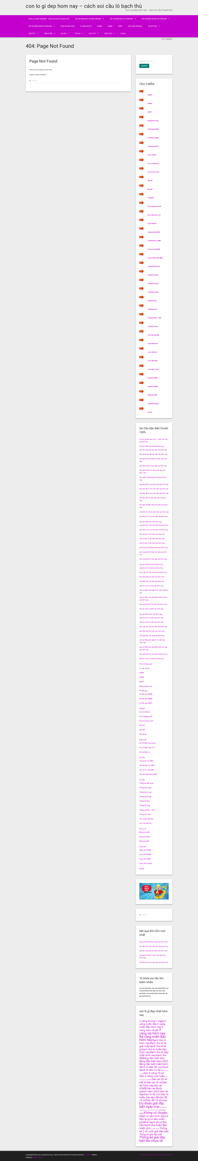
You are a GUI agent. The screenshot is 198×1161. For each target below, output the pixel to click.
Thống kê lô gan (153, 275)
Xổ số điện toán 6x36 (154, 206)
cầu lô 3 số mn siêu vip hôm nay (151, 622)
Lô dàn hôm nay (155, 1116)
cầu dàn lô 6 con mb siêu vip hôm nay (153, 525)
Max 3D (150, 180)
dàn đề (155, 1097)
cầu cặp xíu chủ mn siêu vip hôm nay (153, 627)
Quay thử (108, 33)
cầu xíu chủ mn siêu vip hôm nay (151, 659)
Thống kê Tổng (153, 326)
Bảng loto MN (144, 837)
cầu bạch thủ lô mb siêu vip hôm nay (153, 466)
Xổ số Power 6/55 (146, 721)
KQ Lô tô (92, 33)
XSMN (110, 26)
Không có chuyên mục (153, 1114)
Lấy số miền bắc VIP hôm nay (121, 19)
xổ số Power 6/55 (153, 172)
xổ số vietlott (152, 155)
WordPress (87, 1155)
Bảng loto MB (144, 832)
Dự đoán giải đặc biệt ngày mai (151, 1105)
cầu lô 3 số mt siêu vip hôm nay (151, 586)
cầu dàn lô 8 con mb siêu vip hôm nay (153, 530)
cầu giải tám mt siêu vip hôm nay (151, 581)
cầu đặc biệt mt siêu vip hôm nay (151, 577)
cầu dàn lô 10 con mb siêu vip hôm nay (154, 512)
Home (163, 39)
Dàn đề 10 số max (156, 1100)
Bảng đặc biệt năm (154, 1058)
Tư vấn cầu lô (86, 26)
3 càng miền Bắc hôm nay (152, 1026)
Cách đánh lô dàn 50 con (153, 1066)
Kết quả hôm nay (135, 26)
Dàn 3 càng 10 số (153, 1073)
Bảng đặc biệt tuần (150, 1064)
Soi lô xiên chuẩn (154, 1129)
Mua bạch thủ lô (152, 1122)
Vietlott (32, 33)
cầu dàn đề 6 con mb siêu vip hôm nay (153, 489)
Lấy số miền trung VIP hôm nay (154, 19)
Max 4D (150, 189)
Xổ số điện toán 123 (154, 215)
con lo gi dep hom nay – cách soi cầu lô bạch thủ (84, 6)
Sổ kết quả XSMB (153, 129)
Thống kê (151, 198)
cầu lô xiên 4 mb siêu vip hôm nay (152, 543)
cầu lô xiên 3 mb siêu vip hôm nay (152, 539)
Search (144, 66)
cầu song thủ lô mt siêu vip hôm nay (153, 604)
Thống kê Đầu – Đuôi (154, 318)
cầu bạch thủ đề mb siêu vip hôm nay (153, 454)
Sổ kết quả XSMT (153, 146)
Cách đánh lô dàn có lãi (153, 1068)
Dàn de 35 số (154, 1082)
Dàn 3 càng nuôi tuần (152, 1076)
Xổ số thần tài (152, 223)
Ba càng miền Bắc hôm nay (152, 1038)
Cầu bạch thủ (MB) (154, 232)
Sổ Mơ (122, 33)
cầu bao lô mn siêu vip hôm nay (151, 618)
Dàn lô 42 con (152, 1094)
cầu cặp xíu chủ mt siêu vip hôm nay (153, 572)
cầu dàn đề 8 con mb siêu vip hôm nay (153, 493)
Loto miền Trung (153, 369)
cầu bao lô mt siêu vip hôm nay (151, 568)
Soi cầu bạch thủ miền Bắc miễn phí (153, 1125)
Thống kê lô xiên (153, 283)
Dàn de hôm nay (153, 1084)
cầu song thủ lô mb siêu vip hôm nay (153, 559)
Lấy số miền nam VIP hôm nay (40, 26)
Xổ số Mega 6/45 (145, 716)
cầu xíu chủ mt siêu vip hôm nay (151, 609)
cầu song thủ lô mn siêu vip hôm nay (153, 654)
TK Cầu (63, 33)
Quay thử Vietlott (153, 403)
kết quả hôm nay (153, 120)
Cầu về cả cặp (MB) (154, 249)
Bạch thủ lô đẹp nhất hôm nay (153, 1054)
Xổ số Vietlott (144, 712)
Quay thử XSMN (153, 386)
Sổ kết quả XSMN (153, 138)
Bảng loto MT (144, 841)
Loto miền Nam (153, 361)
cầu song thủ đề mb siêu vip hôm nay (153, 547)
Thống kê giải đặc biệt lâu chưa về (152, 1139)
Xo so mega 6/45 (153, 163)
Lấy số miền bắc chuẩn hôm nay (88, 19)
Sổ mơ (150, 412)
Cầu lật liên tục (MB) (154, 240)
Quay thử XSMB (153, 378)
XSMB (99, 26)
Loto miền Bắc (152, 352)
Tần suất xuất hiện (153, 335)
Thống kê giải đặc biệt (150, 1134)
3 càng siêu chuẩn (151, 1028)
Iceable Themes (38, 1157)
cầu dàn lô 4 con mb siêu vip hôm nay (153, 516)
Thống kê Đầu (152, 301)
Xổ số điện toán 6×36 (147, 743)
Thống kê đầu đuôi (154, 266)
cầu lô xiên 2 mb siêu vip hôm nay (152, 534)
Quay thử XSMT (153, 395)
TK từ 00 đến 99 (153, 343)
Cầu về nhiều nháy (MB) (155, 258)
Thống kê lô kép (153, 292)
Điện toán (48, 33)
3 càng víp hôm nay (152, 1031)
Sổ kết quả (152, 26)
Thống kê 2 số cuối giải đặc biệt (154, 1130)
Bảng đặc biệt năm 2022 (153, 1061)
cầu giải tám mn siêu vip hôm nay (151, 636)
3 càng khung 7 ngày (151, 1021)
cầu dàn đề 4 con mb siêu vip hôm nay (153, 484)
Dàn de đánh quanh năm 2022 (150, 1090)
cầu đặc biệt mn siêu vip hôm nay (152, 631)
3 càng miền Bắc (152, 1023)
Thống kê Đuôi (152, 309)
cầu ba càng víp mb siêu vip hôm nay (153, 450)
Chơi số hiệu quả (67, 26)
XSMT (120, 26)
